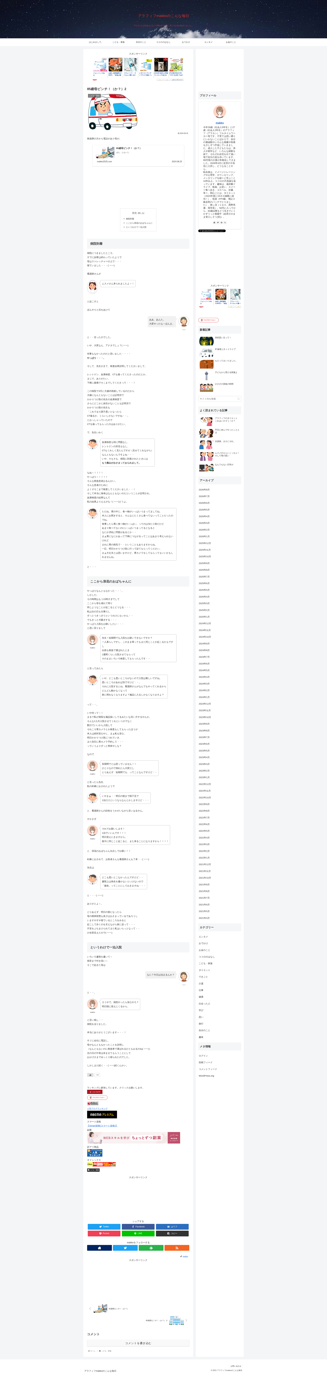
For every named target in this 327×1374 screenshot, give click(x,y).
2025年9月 (204, 563)
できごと (203, 977)
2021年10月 (205, 878)
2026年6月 (204, 503)
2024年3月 (204, 683)
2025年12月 (205, 543)
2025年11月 (205, 550)
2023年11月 (205, 710)
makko (220, 122)
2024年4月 (204, 677)
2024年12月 (205, 623)
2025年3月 (204, 603)
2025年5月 (204, 590)
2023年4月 (204, 757)
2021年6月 (204, 904)
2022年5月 (204, 831)
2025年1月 (204, 617)
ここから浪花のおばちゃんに (139, 223)
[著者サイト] (99, 1248)
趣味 (201, 1037)
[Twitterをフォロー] (125, 1248)
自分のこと (204, 1030)
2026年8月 (204, 489)
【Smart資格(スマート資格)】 (102, 1125)
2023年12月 (205, 704)
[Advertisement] (138, 188)
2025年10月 (205, 556)
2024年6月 (204, 663)
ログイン (203, 1055)
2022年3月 (204, 844)
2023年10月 (205, 717)
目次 (134, 213)
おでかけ (203, 943)
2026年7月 (204, 496)
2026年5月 (204, 509)
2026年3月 (204, 523)
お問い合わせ (236, 1366)
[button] (238, 398)
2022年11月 (205, 791)
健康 (201, 997)
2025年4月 (204, 596)
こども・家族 (94, 1170)
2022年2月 (204, 851)
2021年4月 (204, 918)
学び (201, 1010)
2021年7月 (204, 898)
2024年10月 (205, 637)
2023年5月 (204, 750)
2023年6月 (204, 744)
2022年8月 (204, 811)
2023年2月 (204, 770)
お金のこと (204, 950)
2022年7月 (204, 817)
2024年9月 (204, 643)
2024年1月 (204, 697)
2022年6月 (204, 824)
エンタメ (203, 936)
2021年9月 (204, 884)
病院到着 (130, 219)
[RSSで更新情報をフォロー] (177, 1248)
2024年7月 (204, 657)
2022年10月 (205, 797)
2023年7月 (204, 737)
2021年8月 (204, 891)
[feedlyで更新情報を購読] (151, 1248)
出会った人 (204, 1003)
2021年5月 (204, 911)
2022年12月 (205, 784)
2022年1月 (204, 857)
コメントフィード (208, 1069)
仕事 (201, 990)
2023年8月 (204, 730)
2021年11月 (205, 871)
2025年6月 (204, 583)
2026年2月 (204, 530)
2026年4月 (204, 516)
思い (201, 1017)
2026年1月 (204, 536)
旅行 (201, 1023)
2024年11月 (205, 630)
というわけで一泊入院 (136, 227)
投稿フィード (206, 1062)
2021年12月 (205, 864)
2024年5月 (204, 670)
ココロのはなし (207, 956)
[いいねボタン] (90, 1075)
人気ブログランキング (97, 1108)
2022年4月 (204, 837)
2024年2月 (204, 690)
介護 (201, 983)
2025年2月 (204, 610)
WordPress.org (206, 1076)
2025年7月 (204, 576)
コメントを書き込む (138, 1343)
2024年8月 (204, 650)
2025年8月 (204, 570)
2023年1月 (204, 777)
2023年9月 (204, 724)
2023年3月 (204, 764)
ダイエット (204, 970)
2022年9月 (204, 804)
